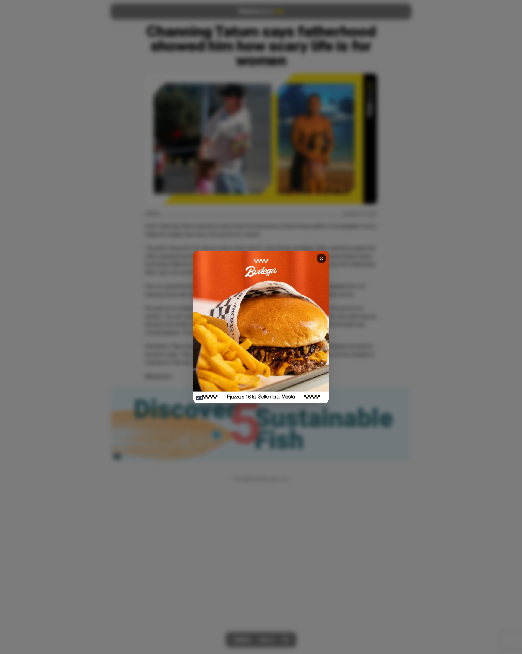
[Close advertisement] (321, 258)
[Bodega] (261, 327)
